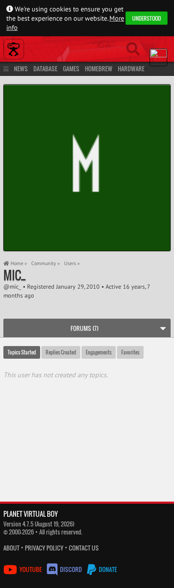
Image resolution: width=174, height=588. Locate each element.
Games (71, 68)
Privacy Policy (44, 547)
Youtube (30, 569)
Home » (18, 263)
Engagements (98, 352)
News (21, 68)
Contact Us (84, 547)
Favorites (130, 352)
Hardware (131, 68)
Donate (107, 569)
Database (45, 68)
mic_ (14, 275)
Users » (72, 263)
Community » (45, 263)
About (11, 547)
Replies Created (61, 352)
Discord (71, 569)
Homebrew (98, 68)
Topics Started (22, 352)
